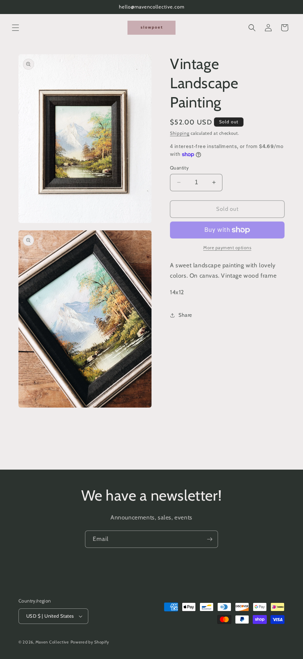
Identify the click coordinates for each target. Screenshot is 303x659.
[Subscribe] (209, 539)
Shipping (180, 133)
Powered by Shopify (90, 642)
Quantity (179, 168)
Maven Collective (52, 642)
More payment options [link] (227, 247)
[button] (15, 28)
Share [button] (185, 315)
